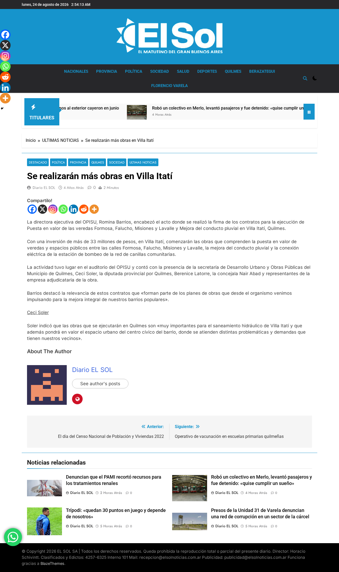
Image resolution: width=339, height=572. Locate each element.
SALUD (183, 71)
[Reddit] (83, 209)
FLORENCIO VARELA (169, 85)
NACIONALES (76, 71)
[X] (42, 209)
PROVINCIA (106, 71)
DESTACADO (38, 162)
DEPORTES (207, 71)
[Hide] (2, 108)
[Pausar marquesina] (309, 112)
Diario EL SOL (44, 187)
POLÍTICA (133, 71)
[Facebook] (32, 209)
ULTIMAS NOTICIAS (143, 162)
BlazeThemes (52, 563)
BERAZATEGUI (262, 71)
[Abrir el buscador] (305, 78)
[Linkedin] (73, 209)
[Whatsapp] (63, 209)
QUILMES (233, 71)
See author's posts (100, 383)
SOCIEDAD (159, 71)
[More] (94, 209)
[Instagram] (52, 209)
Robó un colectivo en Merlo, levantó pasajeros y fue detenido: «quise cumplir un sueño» (221, 108)
